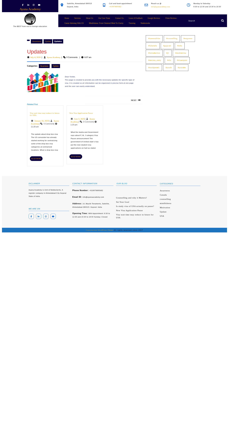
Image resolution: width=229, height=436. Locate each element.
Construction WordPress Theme (99, 230)
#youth (169, 68)
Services (77, 18)
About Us (89, 18)
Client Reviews (171, 18)
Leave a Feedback (135, 18)
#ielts (179, 46)
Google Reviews (154, 18)
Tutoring (132, 23)
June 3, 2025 (79, 119)
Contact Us (119, 18)
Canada (163, 195)
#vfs (169, 60)
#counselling (171, 39)
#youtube (182, 68)
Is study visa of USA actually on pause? (135, 206)
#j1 (167, 53)
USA (162, 216)
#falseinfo (152, 46)
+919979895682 (115, 7)
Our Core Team (104, 18)
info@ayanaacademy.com (160, 7)
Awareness (36, 41)
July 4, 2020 (35, 57)
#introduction (154, 53)
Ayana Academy (30, 9)
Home (67, 18)
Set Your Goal (122, 202)
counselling (165, 199)
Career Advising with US (74, 23)
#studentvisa (180, 53)
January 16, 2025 (41, 121)
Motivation (165, 208)
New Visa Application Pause (81, 113)
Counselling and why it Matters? (131, 198)
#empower (188, 39)
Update (48, 41)
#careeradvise (154, 39)
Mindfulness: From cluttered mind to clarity (106, 23)
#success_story (154, 60)
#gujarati (167, 46)
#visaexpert (182, 60)
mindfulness (165, 203)
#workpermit (153, 68)
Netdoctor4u (145, 23)
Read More (37, 159)
